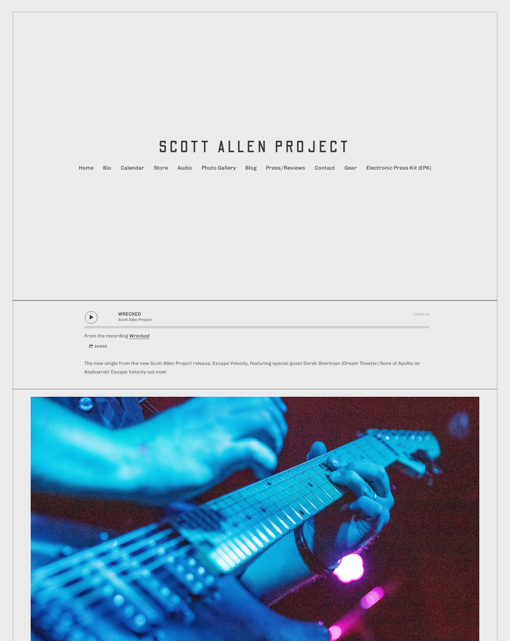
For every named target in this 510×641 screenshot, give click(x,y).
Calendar (132, 168)
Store (161, 168)
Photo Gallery (219, 168)
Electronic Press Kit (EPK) (398, 168)
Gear (350, 168)
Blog (250, 168)
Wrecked (139, 336)
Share (100, 346)
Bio (107, 168)
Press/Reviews (285, 168)
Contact (325, 168)
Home (86, 168)
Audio (184, 168)
